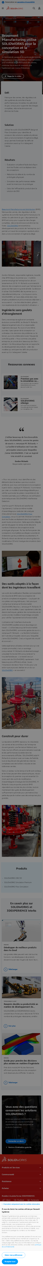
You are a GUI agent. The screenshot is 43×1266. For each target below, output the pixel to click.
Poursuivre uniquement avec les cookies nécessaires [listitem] (21, 1204)
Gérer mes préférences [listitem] (13, 1255)
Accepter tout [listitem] (10, 1261)
